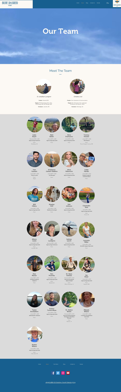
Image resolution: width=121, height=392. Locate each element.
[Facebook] (53, 373)
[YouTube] (68, 373)
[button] (108, 3)
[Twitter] (58, 373)
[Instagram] (63, 373)
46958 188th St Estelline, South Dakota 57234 (60, 382)
